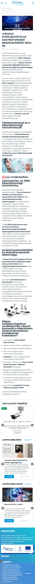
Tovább (9, 476)
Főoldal (3, 8)
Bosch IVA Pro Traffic (13, 504)
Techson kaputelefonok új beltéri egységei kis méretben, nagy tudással (15, 461)
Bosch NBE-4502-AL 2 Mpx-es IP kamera (17, 422)
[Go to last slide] (2, 425)
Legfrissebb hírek (11, 439)
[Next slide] (32, 425)
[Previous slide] (2, 464)
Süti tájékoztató (7, 581)
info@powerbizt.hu (7, 544)
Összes (27, 440)
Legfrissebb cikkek (12, 484)
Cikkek (8, 8)
